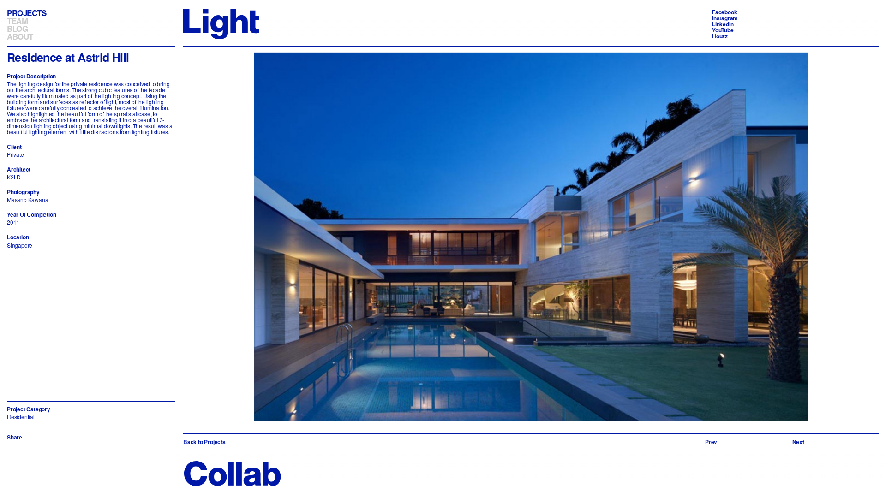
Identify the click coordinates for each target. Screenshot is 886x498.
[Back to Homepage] (221, 23)
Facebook (724, 12)
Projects (26, 12)
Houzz (720, 36)
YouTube (723, 30)
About (20, 36)
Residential (21, 417)
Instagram (725, 18)
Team (17, 20)
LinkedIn (722, 24)
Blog (17, 28)
